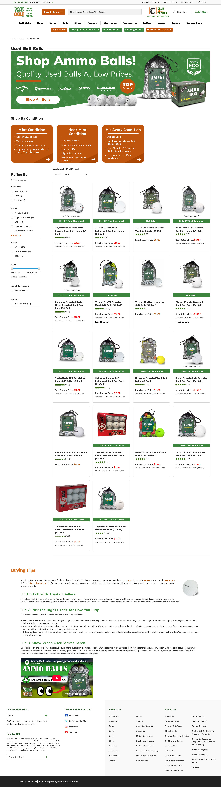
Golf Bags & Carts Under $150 (84, 29)
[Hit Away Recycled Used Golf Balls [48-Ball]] (151, 350)
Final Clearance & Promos (159, 29)
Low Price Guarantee (174, 761)
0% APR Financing (150, 2)
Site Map (74, 782)
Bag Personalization (145, 741)
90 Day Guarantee (144, 736)
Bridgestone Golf (24, 231)
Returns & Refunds (173, 726)
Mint (18, 195)
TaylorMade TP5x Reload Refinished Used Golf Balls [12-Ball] (109, 455)
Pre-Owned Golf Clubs (146, 756)
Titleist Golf (22, 213)
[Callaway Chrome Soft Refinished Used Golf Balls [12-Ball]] (111, 350)
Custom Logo (194, 22)
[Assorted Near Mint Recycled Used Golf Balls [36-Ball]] (71, 424)
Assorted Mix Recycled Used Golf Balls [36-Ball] (150, 454)
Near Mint (21, 191)
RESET (23, 277)
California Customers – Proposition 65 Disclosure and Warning (203, 742)
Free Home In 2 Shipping (147, 751)
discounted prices (37, 583)
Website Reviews (199, 754)
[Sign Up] (46, 757)
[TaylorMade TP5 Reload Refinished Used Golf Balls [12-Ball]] (71, 498)
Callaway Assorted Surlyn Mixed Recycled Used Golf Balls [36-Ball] (69, 305)
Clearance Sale (59, 29)
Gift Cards (201, 2)
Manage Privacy (199, 721)
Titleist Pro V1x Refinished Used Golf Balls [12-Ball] (190, 454)
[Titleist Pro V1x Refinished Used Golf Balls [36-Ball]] (151, 199)
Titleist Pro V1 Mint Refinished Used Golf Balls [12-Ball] (109, 230)
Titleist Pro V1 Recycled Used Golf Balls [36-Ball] (108, 303)
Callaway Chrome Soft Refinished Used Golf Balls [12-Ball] (109, 381)
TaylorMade (169, 580)
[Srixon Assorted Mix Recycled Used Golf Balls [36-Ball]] (192, 350)
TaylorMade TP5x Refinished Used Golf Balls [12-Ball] (110, 528)
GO (14, 277)
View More (16, 235)
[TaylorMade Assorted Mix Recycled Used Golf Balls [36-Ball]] (71, 199)
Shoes (78, 22)
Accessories (130, 22)
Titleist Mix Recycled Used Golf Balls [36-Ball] (149, 303)
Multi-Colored (23, 251)
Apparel (92, 22)
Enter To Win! (171, 746)
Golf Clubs (25, 22)
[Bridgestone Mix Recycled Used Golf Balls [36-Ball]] (192, 199)
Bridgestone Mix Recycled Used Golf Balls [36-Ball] (189, 229)
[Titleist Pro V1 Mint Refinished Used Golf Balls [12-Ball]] (111, 199)
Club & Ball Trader (173, 756)
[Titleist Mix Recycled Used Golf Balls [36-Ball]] (151, 274)
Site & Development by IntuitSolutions (53, 782)
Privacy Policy (198, 716)
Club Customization (145, 746)
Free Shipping (23, 303)
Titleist (147, 580)
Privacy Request (199, 726)
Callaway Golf (23, 226)
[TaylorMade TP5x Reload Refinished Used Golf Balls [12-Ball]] (111, 424)
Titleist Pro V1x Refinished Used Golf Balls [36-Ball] (150, 229)
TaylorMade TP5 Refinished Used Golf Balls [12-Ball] (70, 379)
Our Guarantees (170, 2)
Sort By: (58, 174)
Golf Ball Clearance (112, 29)
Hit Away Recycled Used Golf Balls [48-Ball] (151, 379)
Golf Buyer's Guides (174, 741)
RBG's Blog (170, 751)
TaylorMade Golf (24, 217)
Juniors (176, 22)
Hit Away (20, 200)
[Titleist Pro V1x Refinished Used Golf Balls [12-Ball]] (192, 424)
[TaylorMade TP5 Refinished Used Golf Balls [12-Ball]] (71, 350)
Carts (52, 22)
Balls (65, 22)
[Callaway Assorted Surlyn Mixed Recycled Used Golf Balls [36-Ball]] (71, 274)
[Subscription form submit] (46, 715)
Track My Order (172, 721)
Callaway (127, 580)
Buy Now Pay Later (173, 765)
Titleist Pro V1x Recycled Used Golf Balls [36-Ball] (189, 303)
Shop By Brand (52, 12)
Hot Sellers (21, 290)
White (20, 247)
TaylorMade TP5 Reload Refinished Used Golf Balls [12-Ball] (69, 529)
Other (19, 222)
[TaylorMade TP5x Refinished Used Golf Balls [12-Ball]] (111, 498)
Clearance (140, 731)
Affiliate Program (200, 749)
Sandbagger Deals (134, 29)
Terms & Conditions (174, 770)
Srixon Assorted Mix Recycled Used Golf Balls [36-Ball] (191, 379)
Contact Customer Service (177, 736)
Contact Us (186, 2)
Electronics (110, 22)
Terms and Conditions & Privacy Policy (30, 750)
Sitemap (196, 767)
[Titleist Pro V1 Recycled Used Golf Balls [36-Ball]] (111, 274)
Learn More (32, 2)
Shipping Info (171, 731)
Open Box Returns (144, 726)
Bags (40, 22)
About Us (169, 716)
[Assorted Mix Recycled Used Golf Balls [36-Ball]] (151, 424)
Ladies (162, 22)
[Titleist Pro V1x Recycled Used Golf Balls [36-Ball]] (192, 274)
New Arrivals (142, 761)
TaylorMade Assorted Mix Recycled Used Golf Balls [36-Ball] (71, 230)
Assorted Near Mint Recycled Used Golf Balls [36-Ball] (71, 454)
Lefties (147, 22)
